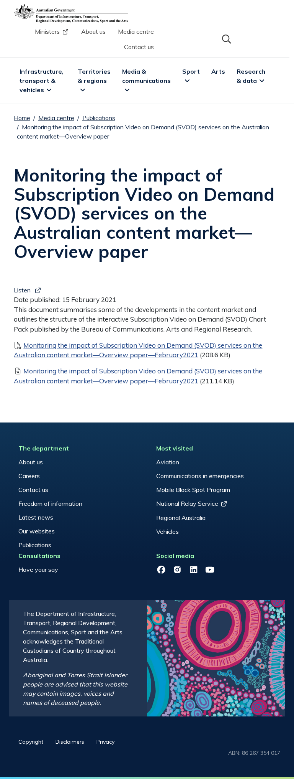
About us (93, 31)
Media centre (136, 31)
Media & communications (146, 76)
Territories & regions (95, 76)
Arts (218, 71)
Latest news (35, 517)
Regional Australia (181, 518)
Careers (29, 476)
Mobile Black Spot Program (193, 489)
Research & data (252, 76)
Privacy (105, 741)
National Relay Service (187, 503)
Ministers (47, 31)
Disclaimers (70, 741)
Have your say (38, 569)
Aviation (167, 462)
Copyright (30, 741)
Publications (98, 118)
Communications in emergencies (200, 476)
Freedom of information (50, 503)
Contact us (139, 47)
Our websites (36, 531)
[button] (226, 38)
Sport (191, 71)
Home (22, 118)
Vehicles (167, 531)
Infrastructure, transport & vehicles (42, 81)
